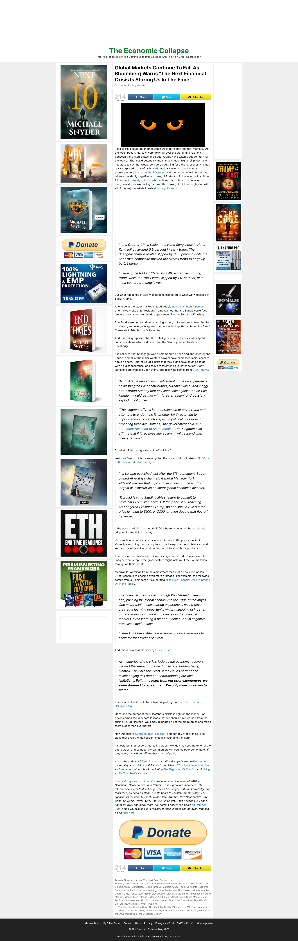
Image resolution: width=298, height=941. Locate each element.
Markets (187, 890)
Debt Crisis (130, 883)
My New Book (92, 923)
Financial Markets (133, 880)
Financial (141, 883)
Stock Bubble (158, 893)
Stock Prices (152, 900)
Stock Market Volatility (133, 900)
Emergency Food (164, 923)
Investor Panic (128, 890)
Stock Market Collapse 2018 (148, 897)
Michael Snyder (147, 761)
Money (196, 890)
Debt (120, 883)
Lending (152, 890)
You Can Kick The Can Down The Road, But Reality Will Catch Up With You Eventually (162, 907)
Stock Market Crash (174, 897)
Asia (120, 880)
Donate (127, 923)
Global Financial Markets (158, 887)
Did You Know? (185, 923)
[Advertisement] (149, 24)
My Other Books (111, 923)
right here (129, 812)
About (138, 923)
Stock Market (174, 893)
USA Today (200, 369)
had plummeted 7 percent (188, 306)
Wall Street (133, 903)
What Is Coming (149, 903)
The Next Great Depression (157, 880)
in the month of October (150, 172)
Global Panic (178, 887)
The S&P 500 (201, 900)
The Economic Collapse (149, 50)
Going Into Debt (194, 887)
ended (167, 650)
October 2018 (122, 893)
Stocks (163, 900)
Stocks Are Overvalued (181, 900)
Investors (142, 890)
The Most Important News (194, 765)
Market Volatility (173, 890)
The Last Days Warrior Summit (134, 781)
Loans (161, 890)
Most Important (205, 923)
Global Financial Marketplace (129, 887)
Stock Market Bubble (193, 893)
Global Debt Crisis (199, 883)
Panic (133, 893)
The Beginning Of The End (179, 769)
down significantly (165, 188)
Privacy (148, 923)
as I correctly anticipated (139, 180)
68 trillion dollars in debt (150, 733)
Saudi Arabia (143, 893)
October (205, 890)
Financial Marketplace (158, 883)
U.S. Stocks (121, 903)
